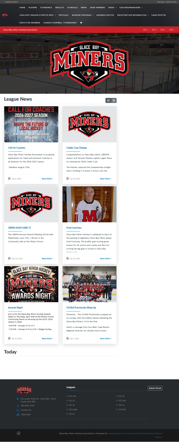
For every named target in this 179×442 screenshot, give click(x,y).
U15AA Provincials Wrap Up (81, 307)
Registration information (131, 15)
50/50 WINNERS (97, 7)
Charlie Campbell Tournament (60, 23)
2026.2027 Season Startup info (36, 15)
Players (33, 7)
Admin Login (171, 2)
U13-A (72, 414)
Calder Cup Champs (76, 147)
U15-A (121, 405)
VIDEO (111, 7)
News (84, 7)
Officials (64, 15)
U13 (154, 30)
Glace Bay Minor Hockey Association (20, 29)
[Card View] (108, 100)
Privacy (158, 437)
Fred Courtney (74, 227)
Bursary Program (81, 15)
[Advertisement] (148, 118)
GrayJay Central (133, 433)
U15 (163, 30)
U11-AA (72, 396)
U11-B (72, 405)
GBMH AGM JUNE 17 (19, 227)
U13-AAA (73, 409)
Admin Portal (155, 388)
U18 (171, 30)
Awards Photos (105, 15)
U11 (145, 30)
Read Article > (47, 178)
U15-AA (122, 400)
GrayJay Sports (11, 2)
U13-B (121, 396)
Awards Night (15, 307)
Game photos (158, 15)
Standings (46, 7)
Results (59, 7)
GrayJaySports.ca (116, 433)
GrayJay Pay (148, 433)
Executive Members (30, 23)
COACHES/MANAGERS (129, 7)
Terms (158, 433)
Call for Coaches (16, 147)
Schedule (72, 7)
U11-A (72, 400)
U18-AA (122, 409)
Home (22, 7)
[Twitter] (81, 22)
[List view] (114, 100)
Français (161, 2)
